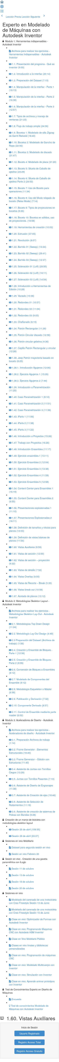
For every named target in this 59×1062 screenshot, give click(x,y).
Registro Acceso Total (29, 1042)
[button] (2, 3)
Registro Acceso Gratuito (29, 1051)
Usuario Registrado (29, 1033)
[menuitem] (2, 7)
